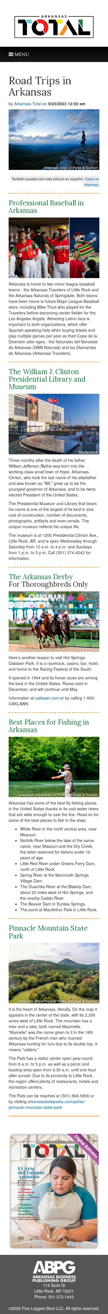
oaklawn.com (47, 698)
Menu (21, 54)
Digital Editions (86, 1146)
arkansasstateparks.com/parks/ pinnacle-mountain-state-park (47, 1104)
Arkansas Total (27, 103)
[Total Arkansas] (54, 25)
